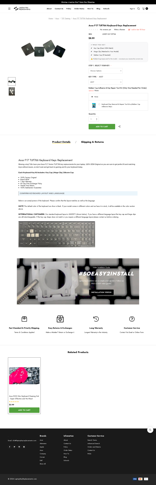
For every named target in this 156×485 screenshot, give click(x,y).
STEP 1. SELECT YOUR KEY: (100, 65)
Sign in (132, 9)
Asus (41, 450)
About (66, 440)
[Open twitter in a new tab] (14, 446)
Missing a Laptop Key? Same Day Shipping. (78, 2)
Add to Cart (24, 410)
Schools (66, 460)
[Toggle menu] (9, 9)
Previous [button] (36, 2)
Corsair (42, 457)
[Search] (138, 8)
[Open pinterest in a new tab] (19, 446)
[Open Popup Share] (119, 126)
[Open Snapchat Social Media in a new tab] (24, 446)
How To (66, 454)
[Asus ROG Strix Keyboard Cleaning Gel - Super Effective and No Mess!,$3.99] (24, 376)
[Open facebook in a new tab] (9, 446)
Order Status (68, 450)
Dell (41, 460)
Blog (65, 457)
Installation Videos (101, 292)
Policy (66, 447)
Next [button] (120, 2)
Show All (43, 464)
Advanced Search (94, 443)
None (96, 97)
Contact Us (67, 443)
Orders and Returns (94, 447)
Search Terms (92, 440)
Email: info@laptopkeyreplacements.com (22, 440)
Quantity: (92, 114)
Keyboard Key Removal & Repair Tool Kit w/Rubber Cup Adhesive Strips (121, 105)
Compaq (43, 454)
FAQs (89, 454)
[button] (150, 430)
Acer (41, 440)
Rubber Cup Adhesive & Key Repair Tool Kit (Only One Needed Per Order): (118, 89)
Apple (42, 447)
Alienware (43, 443)
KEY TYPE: (96, 77)
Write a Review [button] (119, 30)
